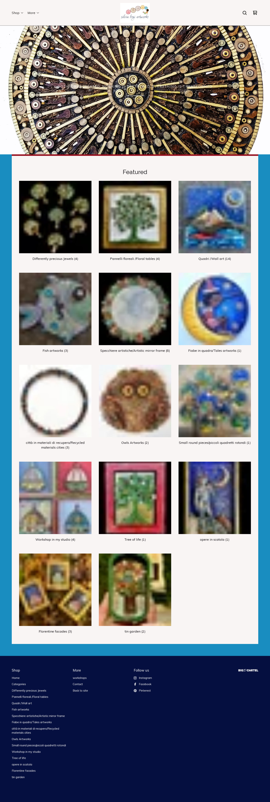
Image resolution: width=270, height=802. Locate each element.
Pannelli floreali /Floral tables (30, 697)
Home (16, 678)
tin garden (18, 777)
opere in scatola (22, 764)
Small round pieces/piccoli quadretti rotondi (39, 745)
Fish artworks (20, 709)
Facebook (145, 684)
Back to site (80, 690)
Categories (19, 684)
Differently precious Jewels (29, 690)
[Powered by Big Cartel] (248, 670)
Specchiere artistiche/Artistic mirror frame (38, 716)
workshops (80, 678)
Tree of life (19, 758)
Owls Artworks (21, 739)
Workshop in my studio (26, 751)
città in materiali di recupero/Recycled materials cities (35, 731)
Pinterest (145, 690)
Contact (78, 684)
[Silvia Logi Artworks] (135, 13)
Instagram (145, 678)
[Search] (244, 13)
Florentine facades (24, 770)
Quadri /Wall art (22, 703)
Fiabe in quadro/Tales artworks (32, 722)
